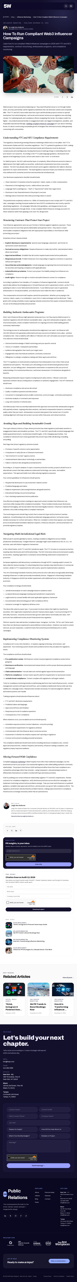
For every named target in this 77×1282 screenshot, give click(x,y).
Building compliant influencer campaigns (40, 124)
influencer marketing (18, 762)
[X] (67, 97)
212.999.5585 (64, 1200)
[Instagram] (20, 830)
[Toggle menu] (71, 6)
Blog (12, 17)
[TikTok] (26, 1216)
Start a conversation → (59, 1261)
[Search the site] (66, 6)
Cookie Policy (70, 1276)
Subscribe (38, 864)
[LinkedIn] (72, 97)
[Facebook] (62, 97)
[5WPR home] (7, 6)
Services (47, 1195)
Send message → (38, 1165)
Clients (37, 1195)
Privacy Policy (47, 1276)
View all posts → (68, 977)
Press (37, 1202)
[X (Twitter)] (10, 1216)
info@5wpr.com (65, 1202)
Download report (38, 909)
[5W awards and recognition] (10, 1243)
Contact (47, 1199)
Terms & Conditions (58, 1276)
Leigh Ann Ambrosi (17, 27)
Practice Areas (49, 1192)
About (37, 1192)
